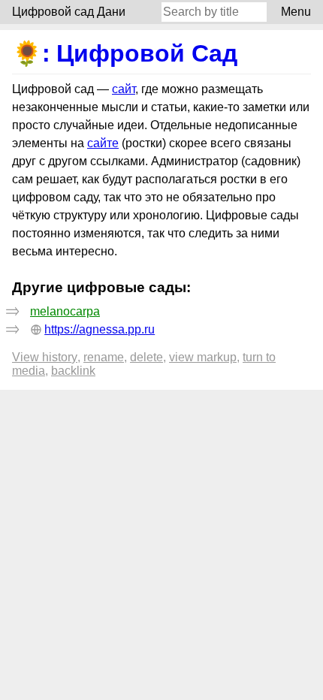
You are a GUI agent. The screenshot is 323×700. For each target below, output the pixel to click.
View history (44, 357)
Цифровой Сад (146, 53)
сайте (103, 143)
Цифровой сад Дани (68, 11)
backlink (73, 370)
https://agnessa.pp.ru (99, 329)
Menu (296, 11)
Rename (103, 357)
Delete (146, 357)
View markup (203, 357)
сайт (123, 89)
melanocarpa (65, 311)
